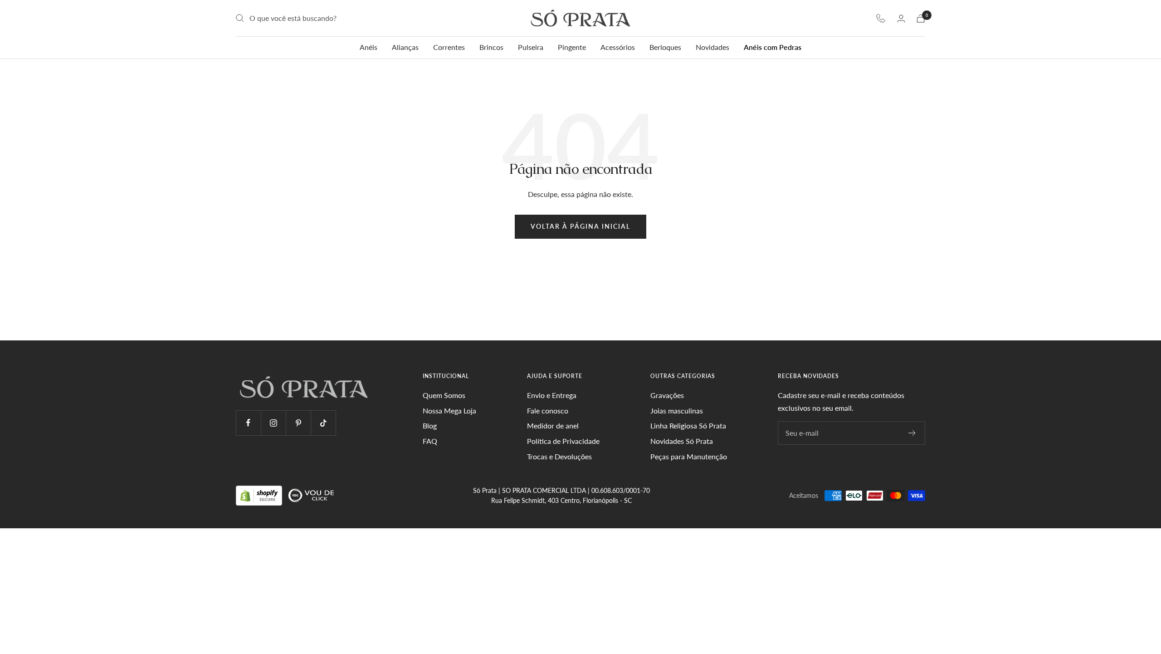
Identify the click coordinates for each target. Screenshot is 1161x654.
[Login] (901, 18)
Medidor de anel (553, 425)
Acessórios (617, 47)
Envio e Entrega (551, 395)
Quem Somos (444, 395)
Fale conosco (547, 410)
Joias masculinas (676, 410)
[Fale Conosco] (880, 18)
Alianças (405, 47)
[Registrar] (912, 433)
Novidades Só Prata (681, 441)
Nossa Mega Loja (449, 410)
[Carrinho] (920, 18)
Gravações (667, 395)
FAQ (430, 441)
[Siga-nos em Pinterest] (298, 422)
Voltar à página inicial (580, 226)
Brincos (491, 47)
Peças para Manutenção (688, 456)
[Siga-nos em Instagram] (273, 422)
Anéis (368, 47)
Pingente (572, 47)
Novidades (712, 47)
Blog (430, 425)
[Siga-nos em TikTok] (323, 422)
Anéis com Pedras (772, 47)
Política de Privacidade (563, 441)
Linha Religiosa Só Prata (688, 425)
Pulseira (530, 47)
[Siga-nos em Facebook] (248, 422)
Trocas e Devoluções (559, 456)
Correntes (449, 47)
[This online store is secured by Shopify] (260, 495)
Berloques (665, 47)
